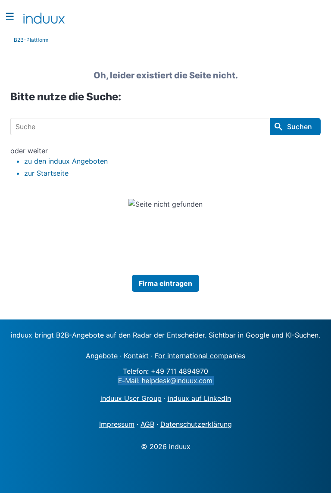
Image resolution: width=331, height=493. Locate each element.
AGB (147, 424)
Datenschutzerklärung (196, 424)
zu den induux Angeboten (66, 161)
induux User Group (131, 398)
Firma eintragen (165, 283)
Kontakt (136, 355)
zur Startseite (46, 173)
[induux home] (44, 16)
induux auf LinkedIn (199, 398)
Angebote (102, 355)
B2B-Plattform (31, 40)
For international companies (200, 355)
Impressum (116, 424)
